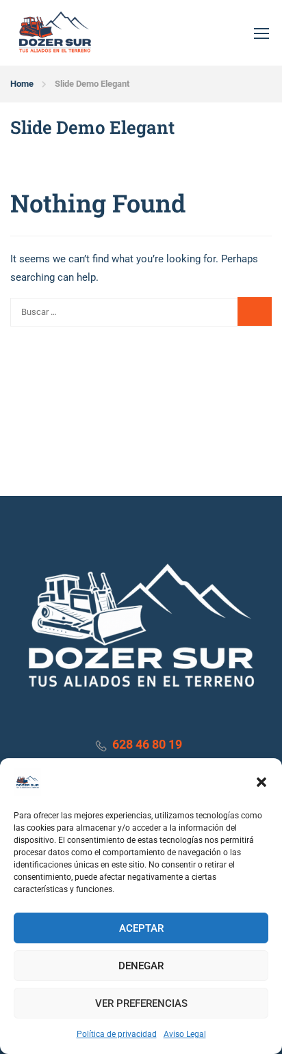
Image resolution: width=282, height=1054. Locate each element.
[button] (261, 782)
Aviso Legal (185, 1034)
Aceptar (141, 928)
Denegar (141, 966)
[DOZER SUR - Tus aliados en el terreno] (54, 32)
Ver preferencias (141, 1003)
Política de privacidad (117, 1034)
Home (22, 84)
